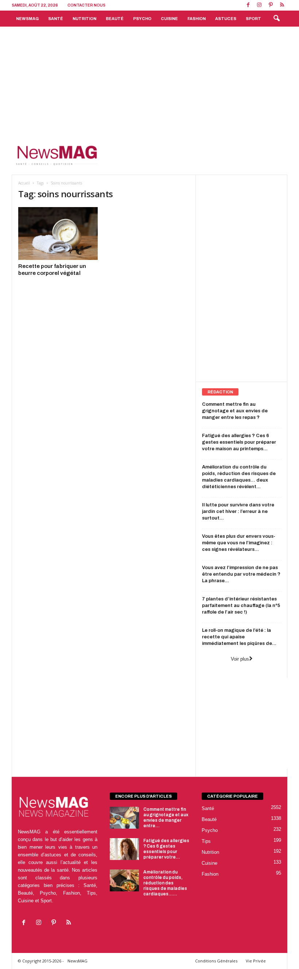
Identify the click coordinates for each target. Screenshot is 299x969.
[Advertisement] (149, 81)
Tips (206, 841)
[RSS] (281, 5)
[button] (276, 19)
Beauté (115, 18)
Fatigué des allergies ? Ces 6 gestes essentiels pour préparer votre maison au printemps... (239, 442)
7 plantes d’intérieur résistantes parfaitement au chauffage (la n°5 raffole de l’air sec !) (241, 605)
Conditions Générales (216, 961)
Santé (55, 18)
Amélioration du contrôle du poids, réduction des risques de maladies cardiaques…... (165, 882)
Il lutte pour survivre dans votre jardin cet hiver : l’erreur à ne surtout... (238, 511)
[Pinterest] (270, 5)
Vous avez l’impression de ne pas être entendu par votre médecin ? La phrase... (241, 574)
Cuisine (169, 18)
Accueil (24, 183)
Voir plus (240, 659)
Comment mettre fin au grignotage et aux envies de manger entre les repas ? (235, 411)
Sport (253, 18)
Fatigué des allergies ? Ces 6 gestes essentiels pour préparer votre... (166, 849)
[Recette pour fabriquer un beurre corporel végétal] (58, 233)
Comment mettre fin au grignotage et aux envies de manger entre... (166, 817)
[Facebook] (248, 5)
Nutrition (84, 18)
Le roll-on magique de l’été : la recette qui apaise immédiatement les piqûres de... (239, 637)
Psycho (142, 18)
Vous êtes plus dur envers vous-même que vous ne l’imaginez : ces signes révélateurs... (238, 543)
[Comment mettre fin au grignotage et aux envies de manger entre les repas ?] (124, 818)
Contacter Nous (86, 5)
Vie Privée (256, 961)
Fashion (196, 18)
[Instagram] (259, 5)
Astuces (225, 18)
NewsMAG (27, 18)
